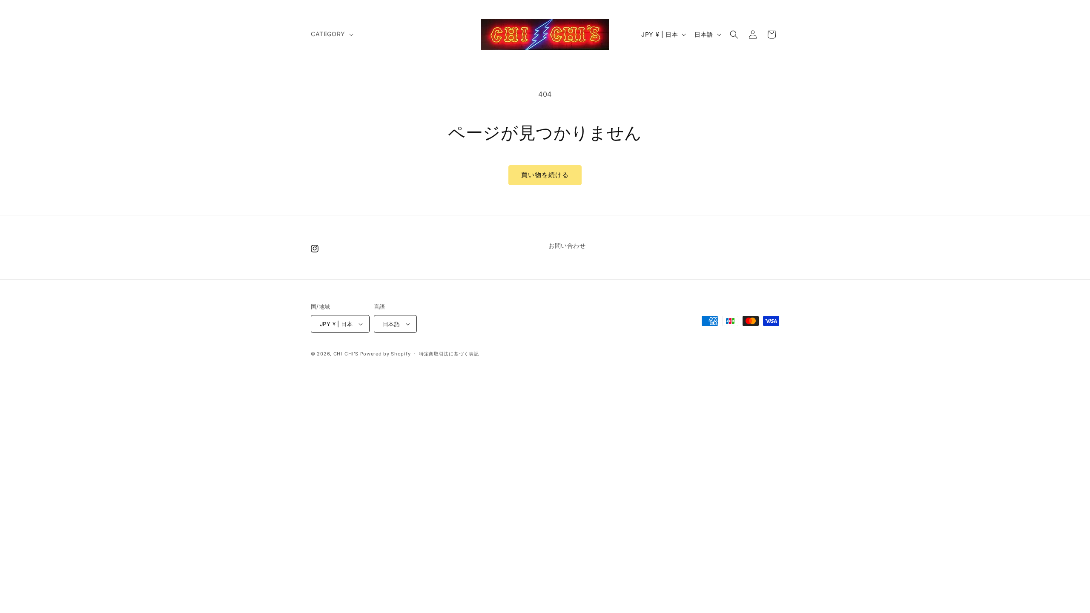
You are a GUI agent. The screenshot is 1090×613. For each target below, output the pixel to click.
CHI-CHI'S (346, 354)
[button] (331, 34)
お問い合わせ (567, 245)
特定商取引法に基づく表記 (449, 354)
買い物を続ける (545, 175)
